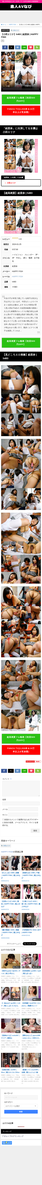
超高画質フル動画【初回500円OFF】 (21, 99)
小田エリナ (16, 30)
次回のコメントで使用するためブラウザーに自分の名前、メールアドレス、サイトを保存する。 (20, 822)
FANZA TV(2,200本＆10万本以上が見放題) (21, 110)
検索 (21, 1112)
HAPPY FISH (5, 30)
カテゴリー (8, 1102)
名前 (4, 799)
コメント (7, 779)
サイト (5, 815)
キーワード (8, 1093)
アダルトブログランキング (13, 1136)
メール (5, 809)
